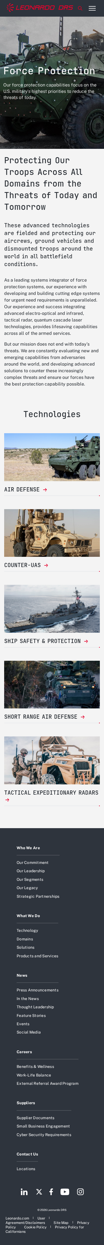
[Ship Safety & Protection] (52, 609)
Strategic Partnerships (38, 896)
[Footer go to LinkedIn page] (24, 1192)
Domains (25, 939)
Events (23, 1024)
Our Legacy (27, 888)
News (22, 975)
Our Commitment (33, 862)
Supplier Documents (36, 1118)
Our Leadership (31, 871)
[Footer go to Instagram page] (80, 1192)
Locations (26, 1169)
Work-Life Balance (34, 1075)
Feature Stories (31, 1015)
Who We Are (28, 848)
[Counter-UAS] (52, 533)
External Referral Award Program (47, 1083)
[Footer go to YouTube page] (65, 1192)
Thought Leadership (35, 1007)
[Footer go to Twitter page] (39, 1192)
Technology (27, 930)
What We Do (28, 916)
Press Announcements (38, 990)
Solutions (25, 947)
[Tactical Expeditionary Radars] (52, 760)
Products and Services (37, 956)
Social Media (29, 1032)
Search (80, 8)
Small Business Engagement (43, 1126)
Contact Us (27, 1154)
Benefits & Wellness (35, 1066)
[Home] (40, 8)
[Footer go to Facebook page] (51, 1192)
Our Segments (30, 879)
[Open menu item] (92, 8)
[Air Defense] (52, 457)
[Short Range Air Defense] (52, 685)
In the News (28, 998)
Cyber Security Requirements (44, 1134)
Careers (24, 1052)
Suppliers (26, 1103)
